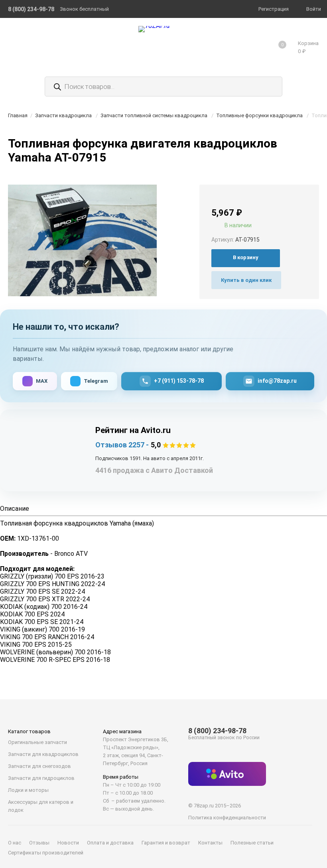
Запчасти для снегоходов (39, 766)
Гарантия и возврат (166, 843)
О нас (14, 843)
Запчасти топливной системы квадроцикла (153, 115)
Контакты (210, 843)
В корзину (245, 257)
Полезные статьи (252, 843)
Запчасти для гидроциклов (41, 778)
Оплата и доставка (110, 843)
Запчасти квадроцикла (63, 115)
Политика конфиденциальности (227, 818)
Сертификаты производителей (45, 853)
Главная (18, 115)
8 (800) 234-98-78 (217, 730)
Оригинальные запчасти (37, 742)
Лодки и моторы (28, 790)
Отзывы (39, 843)
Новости (68, 843)
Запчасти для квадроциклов (43, 754)
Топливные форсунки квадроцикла (259, 115)
